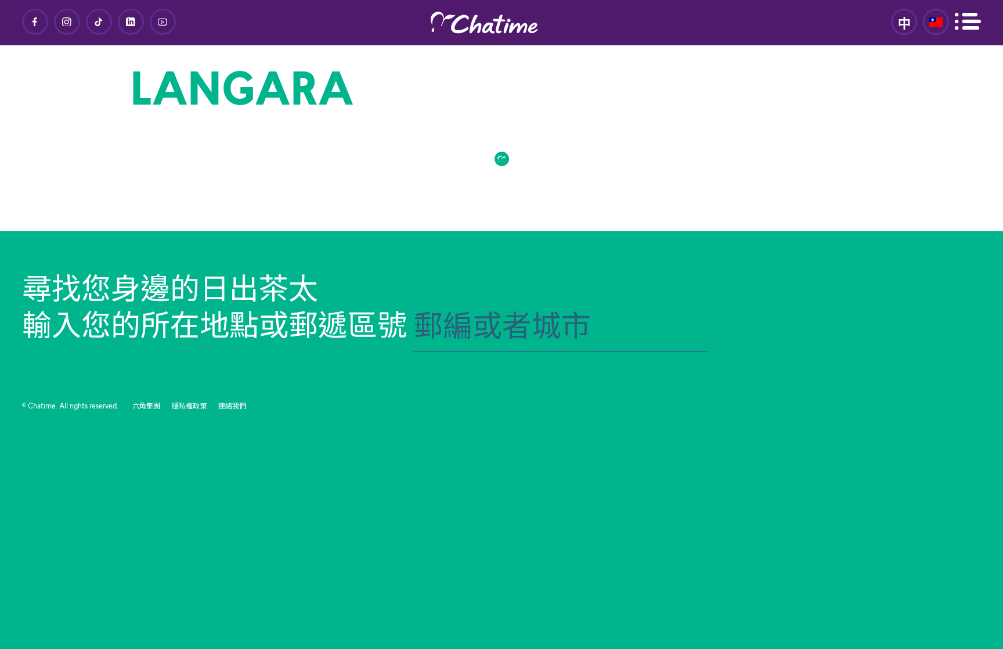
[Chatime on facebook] (35, 22)
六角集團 (146, 406)
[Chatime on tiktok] (99, 22)
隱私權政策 (189, 406)
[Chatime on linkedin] (131, 22)
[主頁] (501, 23)
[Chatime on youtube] (163, 22)
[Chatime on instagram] (67, 22)
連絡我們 (232, 406)
